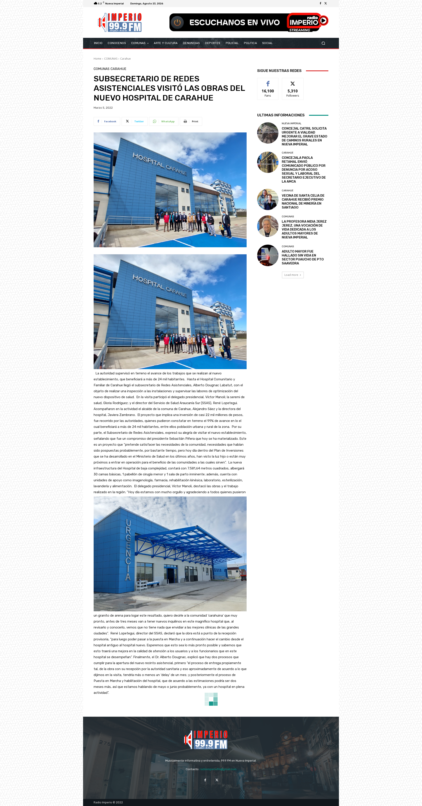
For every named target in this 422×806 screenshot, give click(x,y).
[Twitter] (325, 3)
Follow (293, 81)
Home (97, 58)
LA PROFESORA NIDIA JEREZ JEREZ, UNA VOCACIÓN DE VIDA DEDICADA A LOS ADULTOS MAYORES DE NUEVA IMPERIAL (304, 229)
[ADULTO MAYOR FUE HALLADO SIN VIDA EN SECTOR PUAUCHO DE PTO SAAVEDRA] (267, 255)
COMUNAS (110, 58)
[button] (323, 43)
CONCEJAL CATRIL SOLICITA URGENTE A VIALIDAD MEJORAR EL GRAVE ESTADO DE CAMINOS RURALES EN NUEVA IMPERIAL (304, 136)
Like (268, 81)
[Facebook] (320, 3)
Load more (291, 275)
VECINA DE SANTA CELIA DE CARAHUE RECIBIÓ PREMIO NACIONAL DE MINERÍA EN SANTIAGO (303, 201)
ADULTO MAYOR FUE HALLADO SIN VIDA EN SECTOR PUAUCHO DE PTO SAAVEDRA (303, 257)
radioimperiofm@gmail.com (218, 769)
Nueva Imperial (291, 123)
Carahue (125, 58)
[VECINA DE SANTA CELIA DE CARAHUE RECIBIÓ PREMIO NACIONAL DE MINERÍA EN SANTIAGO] (267, 199)
